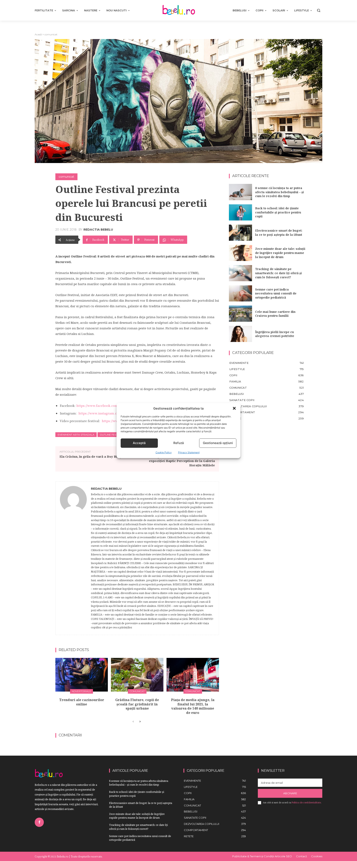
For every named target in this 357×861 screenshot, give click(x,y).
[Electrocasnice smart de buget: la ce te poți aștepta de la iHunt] (240, 233)
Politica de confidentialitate (306, 802)
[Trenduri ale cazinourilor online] (81, 675)
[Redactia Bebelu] (73, 558)
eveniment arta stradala (76, 434)
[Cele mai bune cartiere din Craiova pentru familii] (240, 314)
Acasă (38, 34)
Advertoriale (81, 691)
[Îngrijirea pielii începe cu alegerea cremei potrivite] (240, 334)
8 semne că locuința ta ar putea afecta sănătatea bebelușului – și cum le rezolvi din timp (279, 192)
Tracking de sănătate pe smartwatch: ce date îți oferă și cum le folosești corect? (278, 273)
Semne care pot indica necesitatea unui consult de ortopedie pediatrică (275, 293)
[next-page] (139, 721)
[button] (234, 408)
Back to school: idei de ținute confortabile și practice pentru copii (278, 212)
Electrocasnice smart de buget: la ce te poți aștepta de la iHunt (278, 233)
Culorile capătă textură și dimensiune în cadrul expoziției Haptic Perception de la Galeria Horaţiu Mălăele (178, 460)
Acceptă (139, 443)
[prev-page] (133, 721)
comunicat (50, 34)
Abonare (290, 793)
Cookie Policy (164, 452)
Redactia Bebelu (98, 229)
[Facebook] (39, 822)
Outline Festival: (112, 434)
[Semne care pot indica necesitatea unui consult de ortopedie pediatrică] (240, 293)
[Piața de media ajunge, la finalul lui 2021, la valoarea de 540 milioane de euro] (193, 675)
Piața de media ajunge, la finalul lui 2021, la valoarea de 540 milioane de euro (192, 706)
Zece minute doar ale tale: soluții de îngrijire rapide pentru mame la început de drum (280, 253)
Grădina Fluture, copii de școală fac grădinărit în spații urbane (137, 704)
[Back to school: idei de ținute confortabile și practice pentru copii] (240, 212)
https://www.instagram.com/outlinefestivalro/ (114, 413)
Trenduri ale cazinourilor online (81, 702)
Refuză (178, 443)
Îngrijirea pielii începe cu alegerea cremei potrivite (274, 334)
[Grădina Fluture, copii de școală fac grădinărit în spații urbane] (137, 675)
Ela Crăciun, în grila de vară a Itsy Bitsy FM (94, 456)
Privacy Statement (189, 452)
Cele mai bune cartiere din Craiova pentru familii (275, 314)
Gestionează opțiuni (218, 443)
